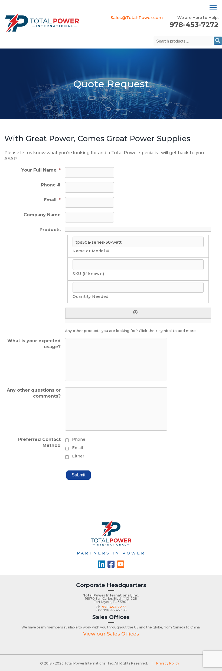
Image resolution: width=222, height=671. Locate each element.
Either (78, 456)
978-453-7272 (193, 25)
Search (218, 41)
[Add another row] (135, 312)
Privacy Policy (167, 663)
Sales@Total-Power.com (137, 17)
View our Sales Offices (111, 634)
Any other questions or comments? (34, 393)
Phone (78, 439)
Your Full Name (41, 170)
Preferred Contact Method (39, 442)
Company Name (42, 214)
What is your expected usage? (34, 343)
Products (50, 229)
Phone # (51, 185)
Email (52, 199)
